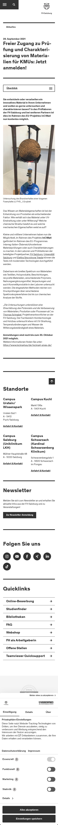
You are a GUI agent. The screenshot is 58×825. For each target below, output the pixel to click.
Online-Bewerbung (20, 601)
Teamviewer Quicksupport (25, 656)
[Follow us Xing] (37, 557)
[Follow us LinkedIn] (47, 557)
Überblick (11, 88)
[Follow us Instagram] (7, 557)
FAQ (9, 625)
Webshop (13, 632)
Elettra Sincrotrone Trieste (30, 257)
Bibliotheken (15, 617)
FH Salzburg (36, 254)
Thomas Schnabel (12, 314)
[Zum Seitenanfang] (52, 381)
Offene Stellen (16, 648)
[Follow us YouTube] (17, 557)
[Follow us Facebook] (27, 557)
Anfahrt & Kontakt (13, 426)
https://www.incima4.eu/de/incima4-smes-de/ (27, 345)
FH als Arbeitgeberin (21, 640)
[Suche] (14, 4)
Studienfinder (16, 609)
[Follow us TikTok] (7, 567)
